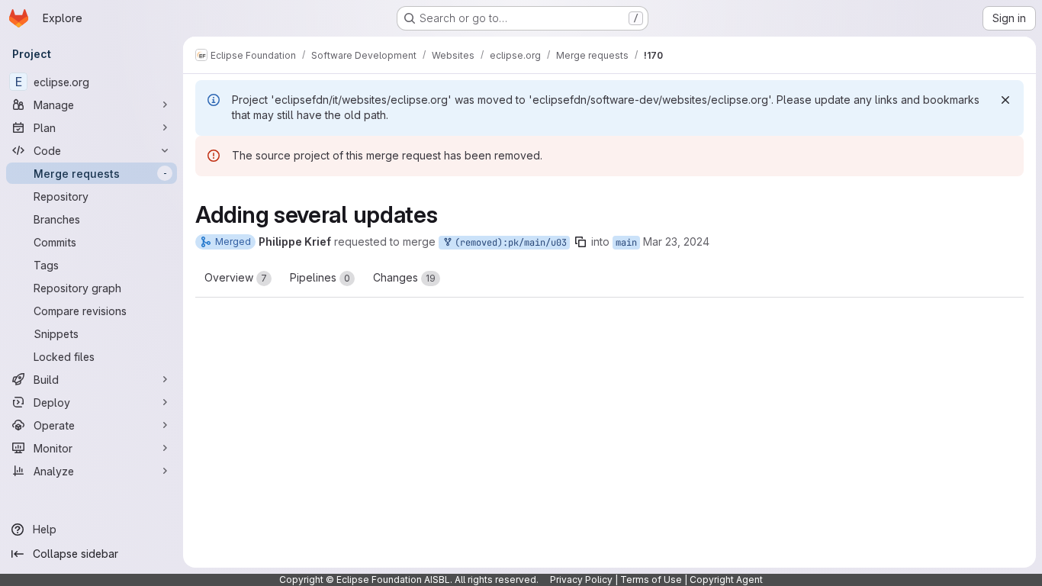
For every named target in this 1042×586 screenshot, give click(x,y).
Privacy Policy (581, 579)
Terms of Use (651, 579)
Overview (235, 277)
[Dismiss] (1005, 100)
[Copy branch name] (580, 242)
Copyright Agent (726, 579)
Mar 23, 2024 (676, 241)
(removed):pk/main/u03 (508, 243)
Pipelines (320, 277)
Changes (404, 277)
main (626, 243)
